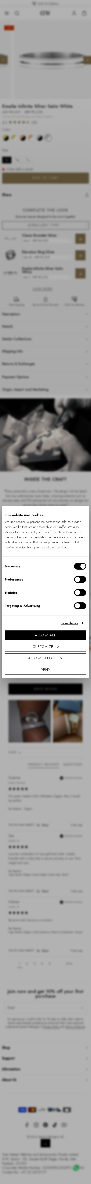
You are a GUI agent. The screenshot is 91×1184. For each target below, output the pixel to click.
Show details (69, 623)
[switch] (80, 579)
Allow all (45, 635)
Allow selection (45, 658)
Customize (43, 646)
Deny (45, 669)
